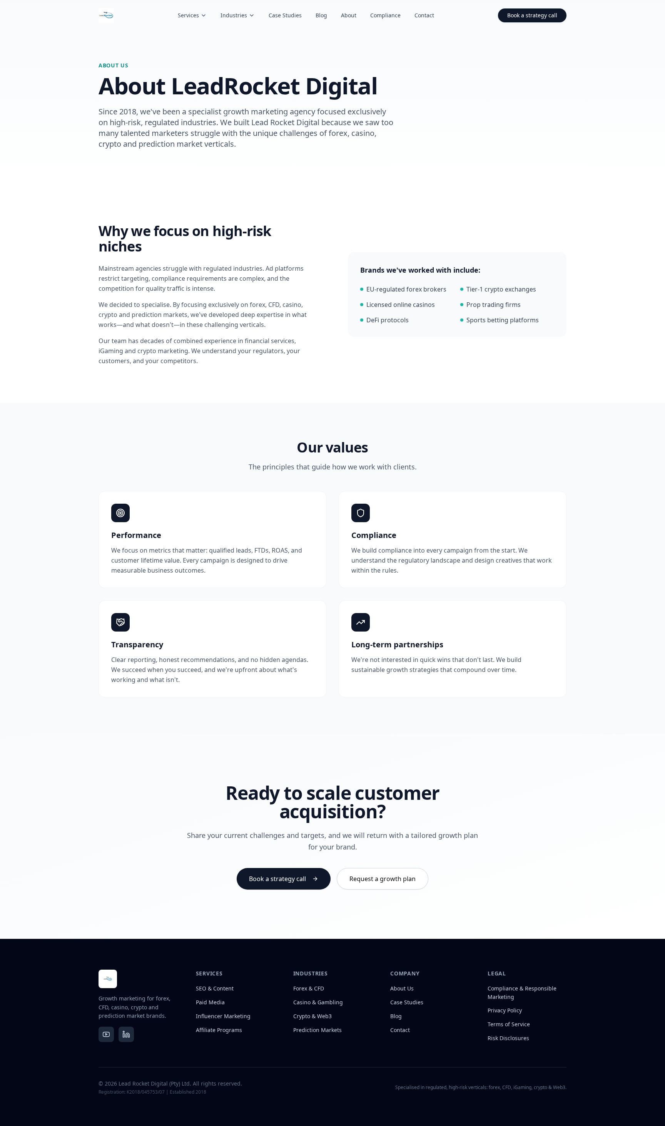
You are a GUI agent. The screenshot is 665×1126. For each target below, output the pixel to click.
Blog (321, 15)
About (348, 15)
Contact (424, 15)
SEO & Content (215, 988)
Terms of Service (509, 1024)
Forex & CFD (308, 988)
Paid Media (210, 1002)
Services (188, 15)
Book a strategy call (532, 15)
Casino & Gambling (318, 1002)
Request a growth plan (382, 879)
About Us (402, 988)
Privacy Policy (505, 1010)
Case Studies (285, 15)
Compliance (385, 15)
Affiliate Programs (219, 1030)
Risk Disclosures (508, 1038)
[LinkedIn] (126, 1034)
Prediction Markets (317, 1030)
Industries (234, 15)
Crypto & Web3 (312, 1016)
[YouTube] (106, 1034)
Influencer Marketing (223, 1016)
